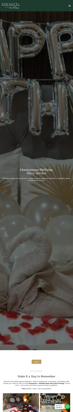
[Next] (64, 407)
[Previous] (9, 407)
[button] (69, 5)
